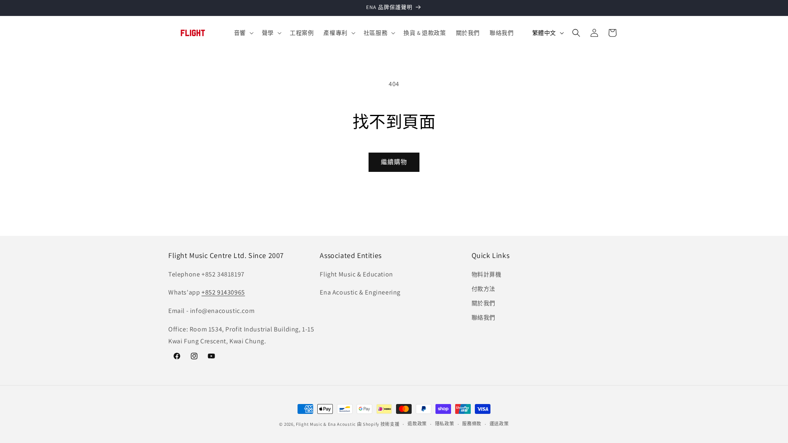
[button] (243, 32)
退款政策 (417, 424)
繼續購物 (394, 162)
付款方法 (483, 288)
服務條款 (471, 424)
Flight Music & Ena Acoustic (326, 424)
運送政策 (499, 424)
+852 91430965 (223, 292)
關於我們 (483, 303)
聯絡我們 (483, 317)
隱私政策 (444, 424)
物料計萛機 (487, 274)
